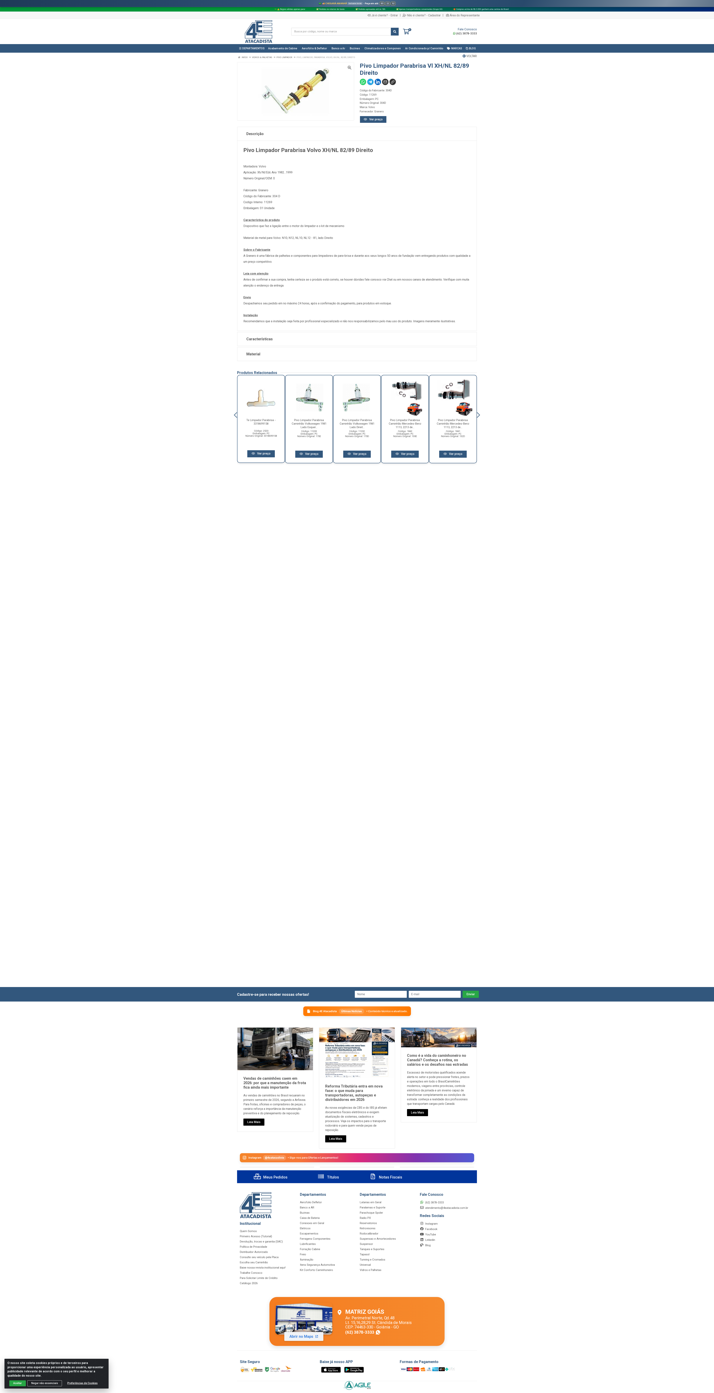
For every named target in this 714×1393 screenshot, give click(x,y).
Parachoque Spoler (371, 1212)
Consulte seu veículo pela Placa (259, 1257)
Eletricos (305, 1228)
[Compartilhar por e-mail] (385, 82)
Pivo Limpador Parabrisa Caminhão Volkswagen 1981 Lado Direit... (357, 423)
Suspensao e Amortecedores (378, 1238)
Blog (427, 1245)
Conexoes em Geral (312, 1223)
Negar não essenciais (44, 1383)
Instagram (431, 1223)
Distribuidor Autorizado (254, 1252)
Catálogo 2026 (249, 1283)
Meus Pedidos (274, 1177)
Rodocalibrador (369, 1233)
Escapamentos (309, 1233)
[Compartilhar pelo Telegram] (370, 82)
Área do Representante (465, 15)
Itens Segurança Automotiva (317, 1264)
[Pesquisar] (395, 32)
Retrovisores (367, 1228)
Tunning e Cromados (372, 1259)
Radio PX (365, 1218)
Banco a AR (307, 1207)
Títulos (332, 1177)
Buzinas (305, 1212)
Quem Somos (248, 1231)
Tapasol (364, 1254)
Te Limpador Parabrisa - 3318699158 (261, 421)
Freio (303, 1254)
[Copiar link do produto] (393, 82)
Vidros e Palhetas (370, 1270)
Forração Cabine (310, 1249)
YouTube (430, 1234)
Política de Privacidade (253, 1246)
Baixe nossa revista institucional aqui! (263, 1267)
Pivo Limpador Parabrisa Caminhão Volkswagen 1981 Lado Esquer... (309, 423)
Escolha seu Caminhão (254, 1262)
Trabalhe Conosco (251, 1272)
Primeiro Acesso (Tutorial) (256, 1236)
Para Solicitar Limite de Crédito (259, 1278)
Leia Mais (253, 1122)
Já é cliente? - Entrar (384, 15)
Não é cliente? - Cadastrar (424, 15)
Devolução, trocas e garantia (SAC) (261, 1241)
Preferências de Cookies (82, 1383)
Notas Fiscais (390, 1177)
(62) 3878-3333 (466, 33)
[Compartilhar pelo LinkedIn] (378, 82)
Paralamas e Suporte (372, 1207)
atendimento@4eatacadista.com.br (446, 1208)
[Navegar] (235, 415)
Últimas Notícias (351, 1011)
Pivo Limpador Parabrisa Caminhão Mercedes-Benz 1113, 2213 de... (405, 423)
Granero (379, 111)
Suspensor (366, 1244)
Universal (365, 1264)
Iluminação (306, 1259)
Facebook (430, 1229)
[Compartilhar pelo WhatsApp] (363, 82)
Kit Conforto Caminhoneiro (316, 1270)
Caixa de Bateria (310, 1218)
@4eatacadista (274, 1157)
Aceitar (17, 1383)
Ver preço (376, 119)
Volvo (371, 107)
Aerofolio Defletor (311, 1202)
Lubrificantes (308, 1244)
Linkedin (429, 1240)
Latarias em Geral (370, 1202)
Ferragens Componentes (315, 1238)
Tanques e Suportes (372, 1249)
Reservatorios (368, 1223)
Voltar (471, 56)
